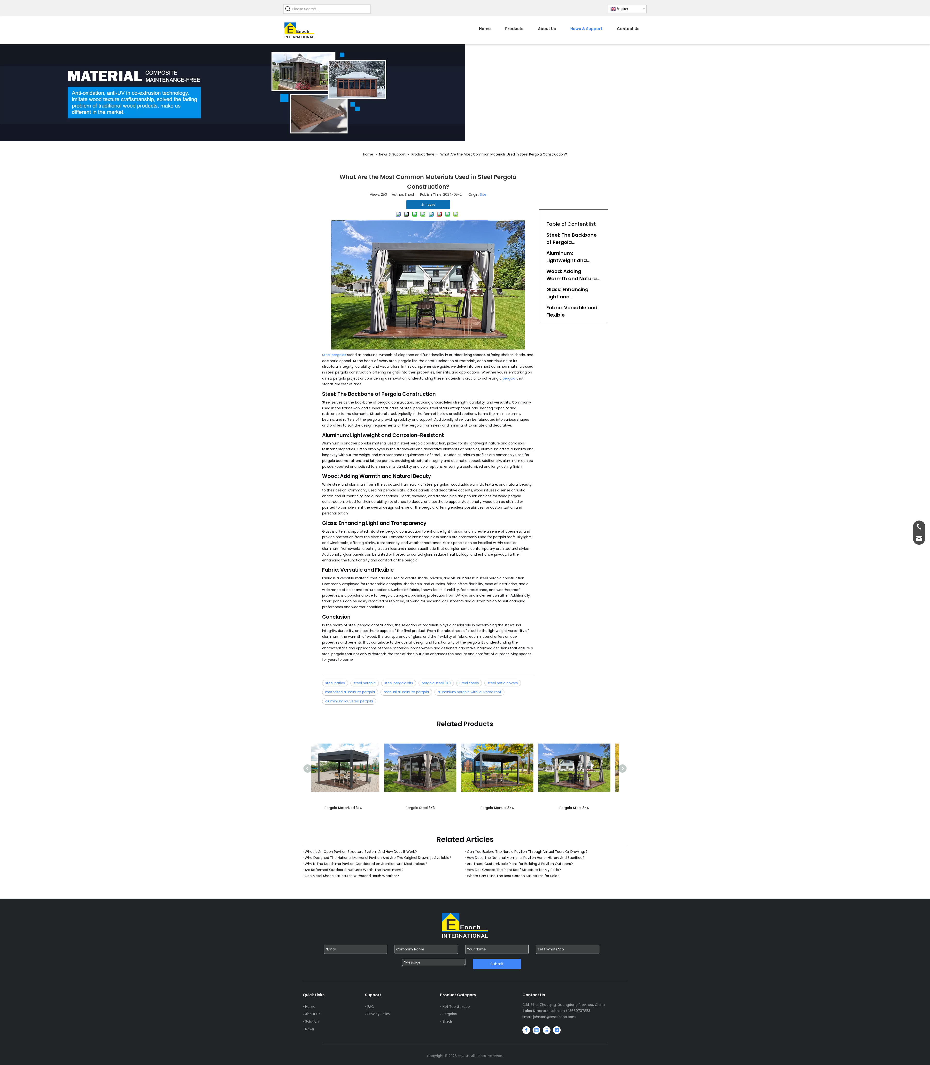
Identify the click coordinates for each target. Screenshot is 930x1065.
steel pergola (365, 683)
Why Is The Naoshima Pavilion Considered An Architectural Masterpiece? (366, 863)
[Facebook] (526, 1030)
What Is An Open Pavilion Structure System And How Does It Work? (361, 851)
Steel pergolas (334, 354)
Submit (497, 964)
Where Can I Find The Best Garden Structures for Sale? (513, 875)
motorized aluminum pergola (350, 692)
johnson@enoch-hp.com (554, 1016)
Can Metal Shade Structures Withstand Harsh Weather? (352, 875)
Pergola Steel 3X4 (577, 807)
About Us (312, 1013)
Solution (312, 1021)
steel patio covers (503, 683)
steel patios (335, 683)
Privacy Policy (378, 1013)
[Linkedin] (536, 1030)
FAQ (370, 1006)
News (309, 1028)
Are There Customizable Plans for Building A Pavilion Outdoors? (520, 863)
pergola (509, 378)
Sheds (447, 1021)
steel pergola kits (398, 683)
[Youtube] (546, 1030)
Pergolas (449, 1013)
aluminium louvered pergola (349, 701)
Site (483, 194)
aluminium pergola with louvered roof (469, 692)
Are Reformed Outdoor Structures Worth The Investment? (354, 869)
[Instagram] (557, 1030)
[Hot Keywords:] (288, 9)
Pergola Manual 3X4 (500, 807)
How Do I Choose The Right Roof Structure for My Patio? (514, 869)
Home (310, 1006)
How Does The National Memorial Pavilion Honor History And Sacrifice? (525, 857)
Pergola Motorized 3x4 (346, 807)
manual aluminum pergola (406, 692)
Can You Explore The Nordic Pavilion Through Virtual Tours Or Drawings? (527, 851)
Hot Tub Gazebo (456, 1006)
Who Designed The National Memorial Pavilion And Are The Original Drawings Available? (378, 857)
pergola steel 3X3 (436, 683)
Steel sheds (469, 683)
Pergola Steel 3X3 (423, 807)
